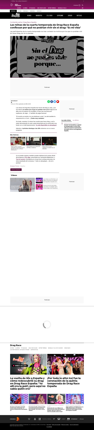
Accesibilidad (49, 426)
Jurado (70, 15)
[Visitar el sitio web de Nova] (44, 419)
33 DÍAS (19, 8)
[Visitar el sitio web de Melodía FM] (68, 419)
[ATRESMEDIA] (14, 419)
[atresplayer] (76, 5)
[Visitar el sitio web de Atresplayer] (75, 419)
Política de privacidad (56, 424)
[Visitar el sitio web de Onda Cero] (59, 419)
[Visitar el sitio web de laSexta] (35, 419)
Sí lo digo (49, 15)
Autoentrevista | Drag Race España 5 (36, 405)
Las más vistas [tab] (66, 120)
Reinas (29, 15)
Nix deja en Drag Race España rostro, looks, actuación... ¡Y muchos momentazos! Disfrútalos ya (18, 408)
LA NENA (25, 8)
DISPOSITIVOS (34, 349)
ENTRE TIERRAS (52, 8)
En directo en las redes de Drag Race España (20, 376)
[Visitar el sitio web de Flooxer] (82, 419)
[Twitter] (11, 102)
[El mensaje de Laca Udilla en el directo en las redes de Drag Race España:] (56, 399)
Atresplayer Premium (14, 166)
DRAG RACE (67, 348)
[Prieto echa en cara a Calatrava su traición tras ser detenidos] (49, 141)
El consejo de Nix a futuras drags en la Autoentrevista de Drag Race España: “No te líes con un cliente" (37, 408)
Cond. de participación (74, 424)
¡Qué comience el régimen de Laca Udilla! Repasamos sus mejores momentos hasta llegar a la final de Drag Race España (74, 408)
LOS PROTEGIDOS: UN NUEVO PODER (19, 349)
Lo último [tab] (76, 120)
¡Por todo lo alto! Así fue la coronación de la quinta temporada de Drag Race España (64, 382)
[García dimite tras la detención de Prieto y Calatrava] (33, 141)
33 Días (13, 1)
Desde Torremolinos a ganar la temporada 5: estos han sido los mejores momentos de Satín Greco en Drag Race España (73, 127)
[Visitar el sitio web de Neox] (40, 419)
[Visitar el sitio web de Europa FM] (64, 419)
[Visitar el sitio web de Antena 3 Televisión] (30, 419)
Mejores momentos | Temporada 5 (71, 123)
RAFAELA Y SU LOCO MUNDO (65, 8)
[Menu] (82, 8)
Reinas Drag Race (16, 169)
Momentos (39, 15)
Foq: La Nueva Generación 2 (21, 1)
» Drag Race (22, 166)
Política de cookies (65, 424)
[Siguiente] (83, 1)
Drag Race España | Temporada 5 (54, 376)
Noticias (79, 15)
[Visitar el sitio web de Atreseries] (54, 419)
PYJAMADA (32, 8)
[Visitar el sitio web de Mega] (49, 419)
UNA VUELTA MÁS (41, 8)
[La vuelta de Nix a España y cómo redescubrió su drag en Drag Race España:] (28, 364)
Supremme (60, 15)
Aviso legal (49, 424)
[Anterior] (10, 1)
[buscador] (82, 5)
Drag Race (15, 345)
